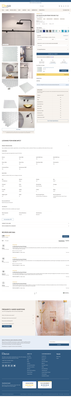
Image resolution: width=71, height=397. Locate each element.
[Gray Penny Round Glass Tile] (53, 31)
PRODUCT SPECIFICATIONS (7, 145)
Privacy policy (61, 394)
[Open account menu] (64, 6)
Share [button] (24, 252)
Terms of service (66, 394)
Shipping (38, 80)
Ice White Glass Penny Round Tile (48, 67)
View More (18, 129)
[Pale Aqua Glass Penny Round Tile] (56, 31)
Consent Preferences (23, 394)
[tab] (62, 241)
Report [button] (22, 252)
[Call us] (62, 6)
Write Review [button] (65, 236)
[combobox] (48, 6)
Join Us (67, 84)
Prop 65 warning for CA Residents (9, 225)
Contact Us (65, 62)
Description (38, 78)
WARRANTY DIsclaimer (6, 223)
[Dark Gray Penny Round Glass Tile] (50, 31)
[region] (52, 49)
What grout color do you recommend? (9, 318)
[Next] (68, 28)
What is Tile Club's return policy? (8, 315)
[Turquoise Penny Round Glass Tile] (68, 31)
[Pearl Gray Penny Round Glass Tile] (59, 31)
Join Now (59, 344)
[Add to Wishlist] (69, 13)
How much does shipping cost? (8, 323)
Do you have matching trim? (7, 320)
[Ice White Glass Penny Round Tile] (37, 31)
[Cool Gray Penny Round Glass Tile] (47, 31)
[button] (39, 13)
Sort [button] (3, 240)
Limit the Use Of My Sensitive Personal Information (50, 394)
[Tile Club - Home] (6, 6)
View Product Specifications (52, 120)
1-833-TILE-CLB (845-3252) (36, 2)
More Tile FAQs (7, 326)
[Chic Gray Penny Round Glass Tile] (41, 31)
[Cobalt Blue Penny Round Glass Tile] (44, 31)
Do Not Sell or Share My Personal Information (34, 394)
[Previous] (66, 28)
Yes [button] (19, 252)
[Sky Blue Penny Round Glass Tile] (65, 31)
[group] (7, 236)
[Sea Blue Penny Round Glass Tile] (62, 31)
